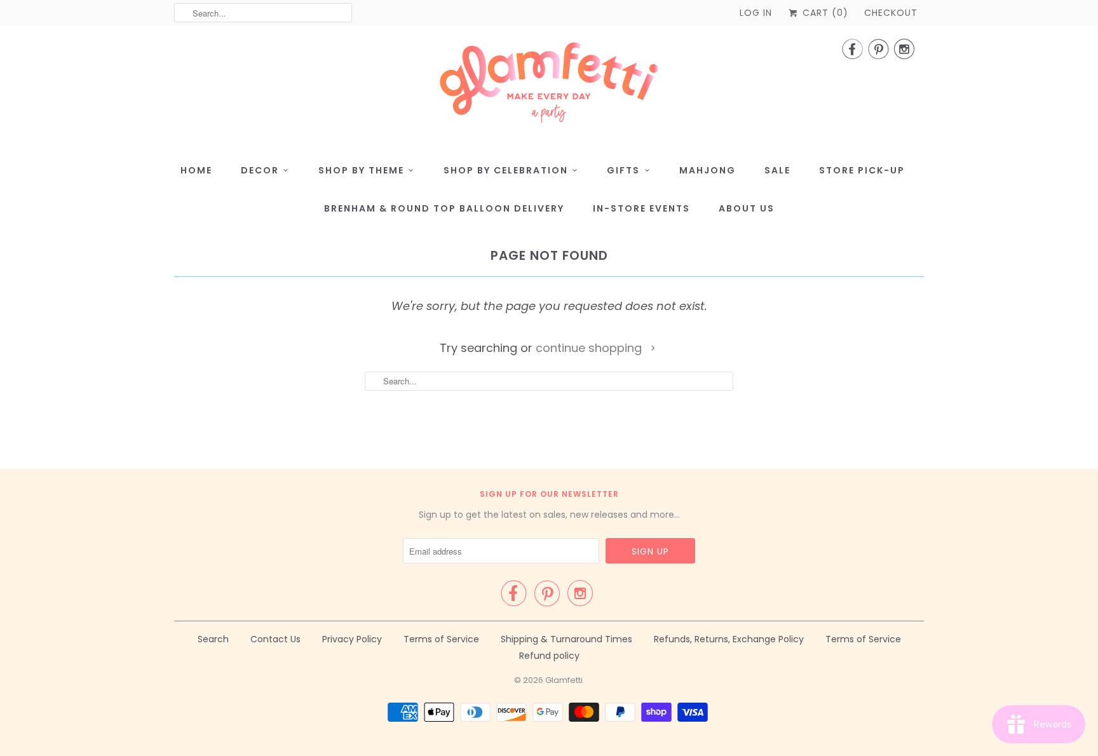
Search (213, 639)
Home (196, 170)
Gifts (623, 170)
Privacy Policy (352, 639)
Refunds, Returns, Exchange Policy (729, 639)
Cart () (823, 12)
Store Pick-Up (862, 170)
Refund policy (549, 655)
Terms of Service (441, 639)
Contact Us (275, 639)
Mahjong (707, 170)
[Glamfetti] (549, 86)
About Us (747, 208)
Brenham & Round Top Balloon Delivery (444, 208)
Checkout (891, 12)
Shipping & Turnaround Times (566, 639)
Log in (756, 12)
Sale (777, 170)
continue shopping (590, 348)
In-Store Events (641, 208)
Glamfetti (564, 680)
